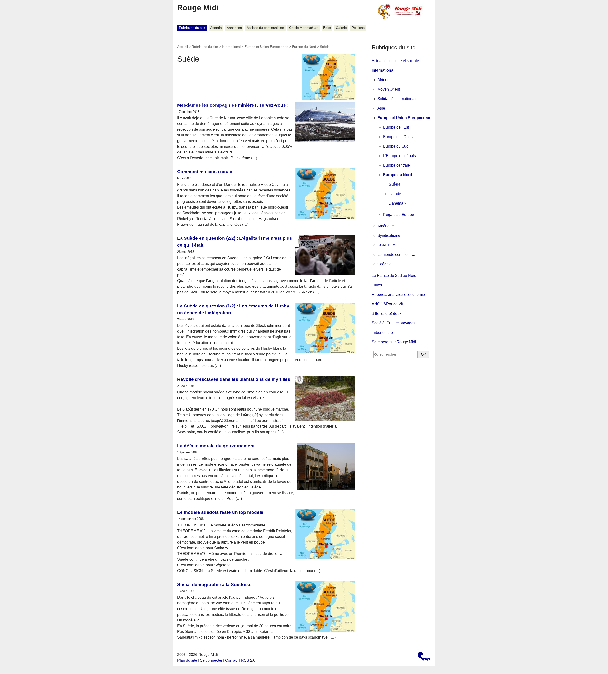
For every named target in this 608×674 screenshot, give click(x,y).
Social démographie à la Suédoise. (215, 584)
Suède (394, 184)
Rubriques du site (192, 27)
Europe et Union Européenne (266, 46)
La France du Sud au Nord (394, 275)
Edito (327, 27)
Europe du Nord (304, 46)
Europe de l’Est (396, 127)
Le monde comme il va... (397, 255)
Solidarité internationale (397, 99)
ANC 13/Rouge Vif (387, 304)
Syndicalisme (388, 236)
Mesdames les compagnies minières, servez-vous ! (233, 105)
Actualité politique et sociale (395, 61)
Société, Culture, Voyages (393, 323)
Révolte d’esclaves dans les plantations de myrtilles (233, 379)
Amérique (385, 226)
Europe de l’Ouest (398, 137)
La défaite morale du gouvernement (216, 445)
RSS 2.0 (248, 660)
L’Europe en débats (399, 156)
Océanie (384, 264)
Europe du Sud (395, 146)
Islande (395, 194)
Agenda (216, 27)
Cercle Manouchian (303, 27)
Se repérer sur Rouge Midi (394, 342)
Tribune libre (382, 332)
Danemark (397, 203)
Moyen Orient (388, 89)
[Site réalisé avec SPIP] (424, 657)
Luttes (377, 285)
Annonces (234, 27)
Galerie (341, 27)
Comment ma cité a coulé (204, 171)
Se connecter (211, 660)
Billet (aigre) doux (386, 313)
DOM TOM (386, 245)
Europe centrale (396, 165)
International (231, 46)
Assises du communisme (265, 27)
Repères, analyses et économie (398, 294)
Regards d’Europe (398, 215)
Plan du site (187, 660)
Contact (231, 660)
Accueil (182, 46)
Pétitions (358, 27)
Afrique (383, 80)
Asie (381, 108)
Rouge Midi (198, 7)
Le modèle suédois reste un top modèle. (221, 512)
